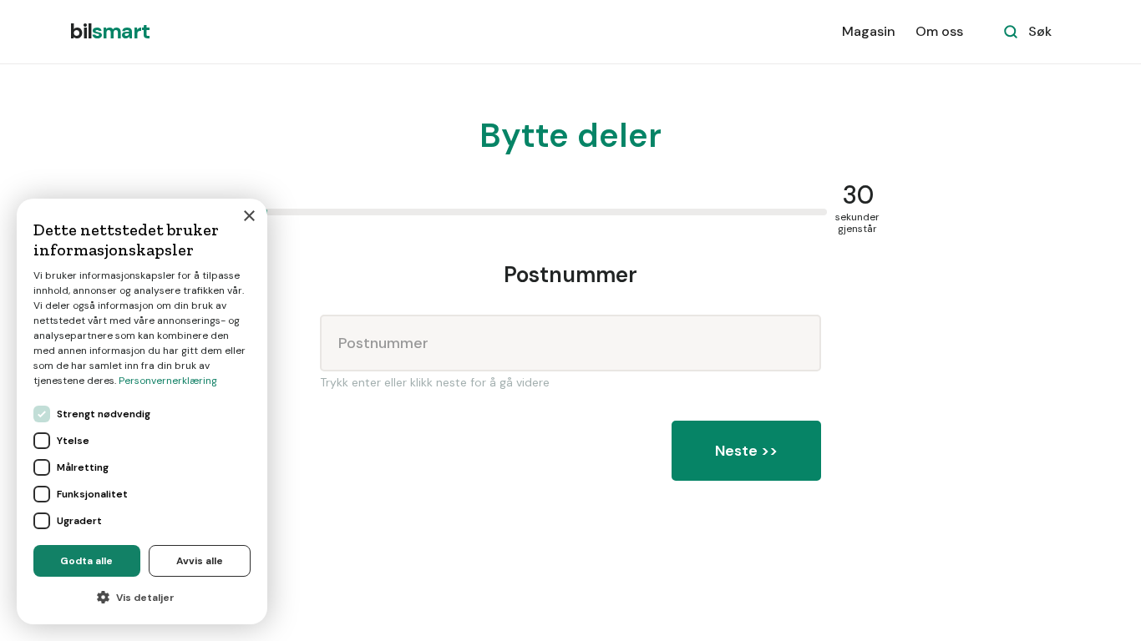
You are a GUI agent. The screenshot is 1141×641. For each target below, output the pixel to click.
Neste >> (746, 451)
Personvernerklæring (168, 380)
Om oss (939, 31)
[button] (142, 598)
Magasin (868, 31)
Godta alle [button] (86, 561)
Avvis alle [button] (199, 561)
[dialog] (142, 411)
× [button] (248, 216)
